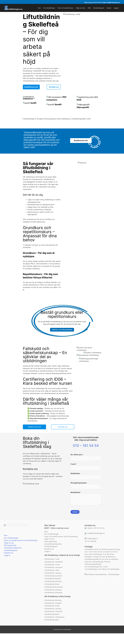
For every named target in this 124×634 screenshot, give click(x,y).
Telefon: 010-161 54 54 (95, 528)
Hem (5, 535)
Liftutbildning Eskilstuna (53, 581)
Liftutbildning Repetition (13, 548)
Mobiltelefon (75, 473)
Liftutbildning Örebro (52, 584)
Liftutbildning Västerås (52, 578)
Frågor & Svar (9, 543)
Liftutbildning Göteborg (53, 600)
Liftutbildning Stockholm (53, 576)
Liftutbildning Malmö (51, 614)
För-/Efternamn (77, 455)
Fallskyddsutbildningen (93, 564)
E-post (74, 464)
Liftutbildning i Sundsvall (53, 567)
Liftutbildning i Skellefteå (53, 562)
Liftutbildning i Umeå (52, 564)
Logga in (7, 555)
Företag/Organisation (79, 483)
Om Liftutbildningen (11, 538)
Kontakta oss (8, 553)
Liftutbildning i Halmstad (53, 611)
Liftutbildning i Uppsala (52, 573)
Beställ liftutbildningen (62, 330)
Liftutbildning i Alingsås (52, 603)
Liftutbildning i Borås (51, 606)
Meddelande (76, 492)
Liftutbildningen (93, 567)
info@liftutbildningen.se (113, 2)
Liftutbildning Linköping (53, 590)
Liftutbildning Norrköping (53, 587)
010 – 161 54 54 (86, 445)
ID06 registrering (10, 545)
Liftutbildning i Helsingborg (54, 617)
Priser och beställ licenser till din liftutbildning (20, 540)
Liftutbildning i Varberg (52, 609)
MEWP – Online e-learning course (56, 528)
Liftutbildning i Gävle (51, 570)
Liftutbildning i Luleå (51, 559)
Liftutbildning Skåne (51, 620)
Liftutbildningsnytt (10, 550)
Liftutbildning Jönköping (53, 592)
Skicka (75, 512)
